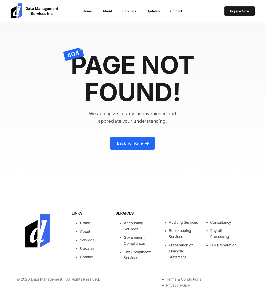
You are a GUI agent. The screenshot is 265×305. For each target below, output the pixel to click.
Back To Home (130, 143)
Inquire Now (239, 11)
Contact (176, 11)
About (107, 11)
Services (129, 11)
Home (87, 11)
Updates (153, 11)
